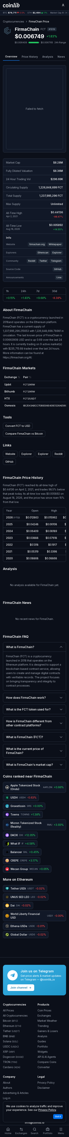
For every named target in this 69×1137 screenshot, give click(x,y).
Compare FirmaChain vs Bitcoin (24, 433)
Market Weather (47, 1020)
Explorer (56, 252)
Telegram (56, 260)
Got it (58, 1116)
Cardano (11, 1067)
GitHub (57, 269)
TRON (10, 1062)
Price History (30, 56)
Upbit (7, 384)
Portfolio (43, 1046)
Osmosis (9, 405)
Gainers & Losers (48, 1031)
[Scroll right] (66, 12)
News (61, 56)
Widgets (43, 1051)
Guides (42, 1041)
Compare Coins (47, 1062)
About (6, 1082)
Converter (44, 1067)
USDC (11, 1046)
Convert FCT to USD (17, 425)
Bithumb (9, 391)
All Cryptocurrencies (15, 1015)
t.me (59, 277)
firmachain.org (37, 244)
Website (10, 453)
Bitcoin (10, 1020)
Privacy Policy (46, 1082)
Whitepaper (55, 244)
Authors (7, 1087)
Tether (11, 1031)
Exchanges (44, 1015)
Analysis (47, 56)
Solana (10, 1041)
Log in (6, 1098)
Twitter (43, 260)
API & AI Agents (47, 1056)
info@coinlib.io (34, 1122)
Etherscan (43, 252)
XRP (9, 1051)
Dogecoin (13, 1056)
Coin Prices (44, 1010)
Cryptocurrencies (13, 21)
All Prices (8, 1010)
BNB (9, 1036)
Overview (11, 56)
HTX (7, 398)
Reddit (31, 260)
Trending (43, 1025)
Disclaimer (44, 1087)
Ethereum (12, 1025)
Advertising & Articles (16, 1092)
